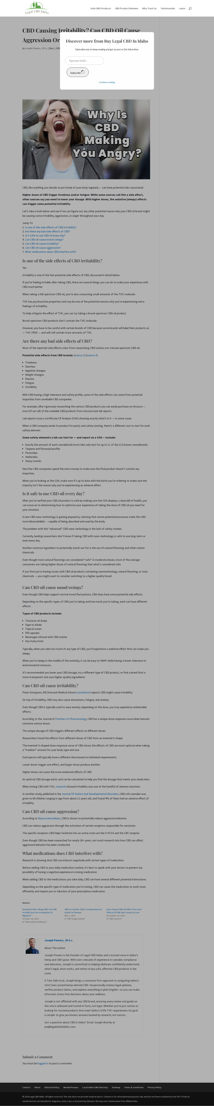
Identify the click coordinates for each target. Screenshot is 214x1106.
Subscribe (75, 72)
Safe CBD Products (100, 8)
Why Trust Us (149, 8)
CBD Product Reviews (126, 8)
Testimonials (168, 8)
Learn (182, 8)
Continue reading (107, 82)
